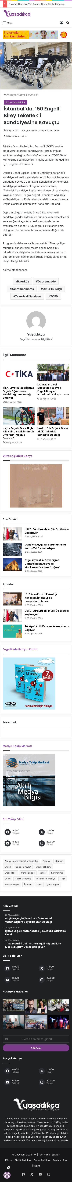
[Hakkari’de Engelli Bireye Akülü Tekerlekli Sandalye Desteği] (53, 416)
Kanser (42, 872)
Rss (65, 1160)
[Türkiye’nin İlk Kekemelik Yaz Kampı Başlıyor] (12, 631)
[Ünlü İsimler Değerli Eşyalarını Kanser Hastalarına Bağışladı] (36, 1006)
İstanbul (28, 884)
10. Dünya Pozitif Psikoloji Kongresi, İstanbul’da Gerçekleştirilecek (41, 597)
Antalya (47, 861)
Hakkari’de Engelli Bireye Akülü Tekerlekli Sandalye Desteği (52, 432)
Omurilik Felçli (52, 289)
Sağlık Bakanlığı (23, 878)
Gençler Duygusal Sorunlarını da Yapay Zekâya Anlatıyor (45, 546)
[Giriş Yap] (61, 22)
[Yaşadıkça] (17, 13)
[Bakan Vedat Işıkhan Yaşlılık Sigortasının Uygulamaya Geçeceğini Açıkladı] (13, 1022)
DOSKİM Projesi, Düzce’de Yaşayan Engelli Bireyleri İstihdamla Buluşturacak (53, 389)
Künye (8, 1160)
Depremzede (47, 281)
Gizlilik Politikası (23, 1160)
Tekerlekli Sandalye (28, 296)
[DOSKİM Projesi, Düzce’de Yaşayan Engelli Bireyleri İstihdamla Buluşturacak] (53, 372)
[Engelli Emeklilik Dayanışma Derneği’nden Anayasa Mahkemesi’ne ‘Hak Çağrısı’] (12, 564)
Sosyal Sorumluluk (28, 94)
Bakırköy (23, 281)
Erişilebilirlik (10, 872)
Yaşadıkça (36, 334)
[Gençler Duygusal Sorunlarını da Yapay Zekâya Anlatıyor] (12, 549)
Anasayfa (11, 94)
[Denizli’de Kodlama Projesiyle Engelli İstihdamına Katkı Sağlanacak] (36, 1022)
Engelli (8, 867)
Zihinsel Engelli (12, 884)
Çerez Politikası (42, 1160)
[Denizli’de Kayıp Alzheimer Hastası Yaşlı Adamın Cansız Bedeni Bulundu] (58, 1022)
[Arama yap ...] (67, 22)
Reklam (57, 1160)
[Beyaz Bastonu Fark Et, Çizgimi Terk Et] (13, 1005)
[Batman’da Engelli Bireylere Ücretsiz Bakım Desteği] (58, 1005)
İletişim (36, 1165)
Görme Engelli (28, 872)
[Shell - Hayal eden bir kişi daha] (36, 34)
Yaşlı (62, 878)
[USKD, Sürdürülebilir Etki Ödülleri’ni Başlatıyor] (12, 533)
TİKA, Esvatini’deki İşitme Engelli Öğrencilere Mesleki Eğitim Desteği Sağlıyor (18, 392)
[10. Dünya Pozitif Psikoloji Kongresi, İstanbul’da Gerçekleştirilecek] (12, 598)
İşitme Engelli (52, 884)
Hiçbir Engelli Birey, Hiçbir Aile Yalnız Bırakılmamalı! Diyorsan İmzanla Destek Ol (19, 433)
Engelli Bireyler (23, 867)
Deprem (59, 861)
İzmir (39, 884)
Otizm (7, 878)
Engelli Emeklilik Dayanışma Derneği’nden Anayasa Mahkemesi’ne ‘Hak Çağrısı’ (42, 563)
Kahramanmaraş (22, 289)
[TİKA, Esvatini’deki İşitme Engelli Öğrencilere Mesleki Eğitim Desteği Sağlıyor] (19, 374)
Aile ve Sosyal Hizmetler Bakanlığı (21, 861)
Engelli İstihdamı (43, 867)
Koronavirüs (57, 872)
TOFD (54, 296)
